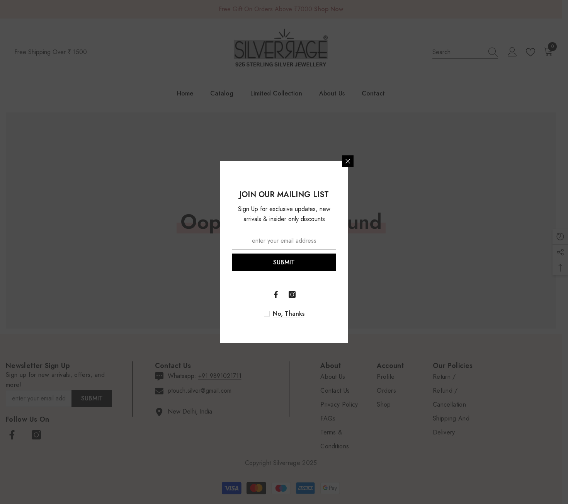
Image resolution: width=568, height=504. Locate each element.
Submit (284, 262)
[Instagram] (292, 294)
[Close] (348, 161)
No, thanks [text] (288, 314)
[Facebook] (276, 294)
